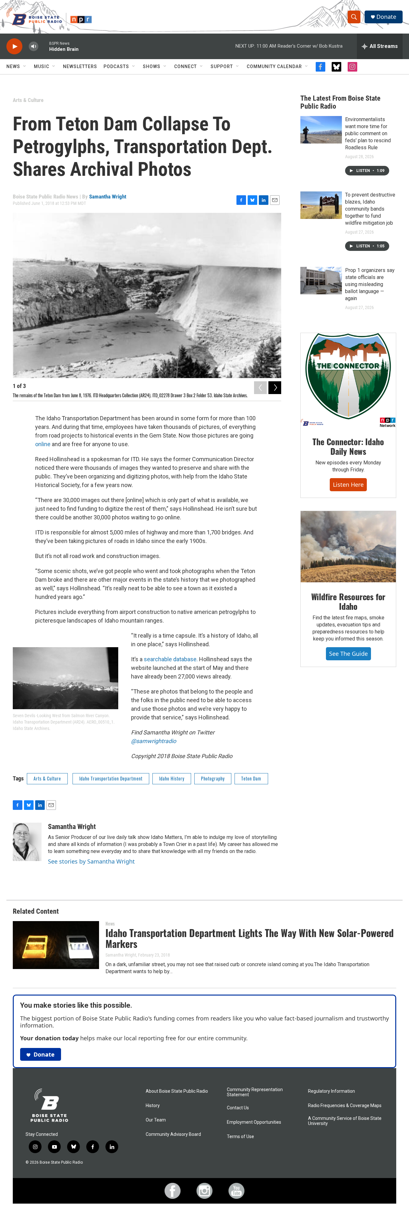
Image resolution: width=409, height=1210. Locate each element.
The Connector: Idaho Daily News (348, 446)
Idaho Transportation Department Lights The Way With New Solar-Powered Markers (249, 938)
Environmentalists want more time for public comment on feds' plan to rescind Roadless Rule (368, 133)
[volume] (33, 46)
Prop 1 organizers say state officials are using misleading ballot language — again (370, 284)
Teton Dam (251, 778)
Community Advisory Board (173, 1134)
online (42, 444)
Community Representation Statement (255, 1092)
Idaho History (171, 778)
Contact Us (238, 1107)
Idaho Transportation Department (111, 778)
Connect (185, 66)
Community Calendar (274, 66)
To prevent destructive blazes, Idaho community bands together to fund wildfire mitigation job (370, 209)
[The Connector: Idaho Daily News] (348, 380)
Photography (213, 778)
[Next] (274, 387)
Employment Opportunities (254, 1122)
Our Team (156, 1120)
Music (41, 66)
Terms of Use (240, 1136)
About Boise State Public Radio (177, 1091)
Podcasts (116, 66)
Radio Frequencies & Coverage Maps (345, 1105)
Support (222, 66)
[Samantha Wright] (27, 842)
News (13, 66)
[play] (14, 46)
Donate (386, 16)
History (153, 1105)
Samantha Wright (107, 196)
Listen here (348, 484)
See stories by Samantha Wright (91, 861)
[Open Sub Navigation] (24, 66)
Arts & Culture (28, 100)
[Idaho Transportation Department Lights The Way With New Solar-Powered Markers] (56, 945)
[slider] (44, 46)
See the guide (348, 653)
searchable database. (171, 659)
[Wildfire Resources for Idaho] (348, 547)
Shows (151, 66)
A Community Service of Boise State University (345, 1121)
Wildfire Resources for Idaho (348, 601)
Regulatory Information (331, 1091)
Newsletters (80, 66)
